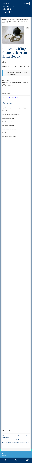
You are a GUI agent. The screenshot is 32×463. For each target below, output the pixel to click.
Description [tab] (6, 93)
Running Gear (11, 19)
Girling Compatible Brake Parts (22, 19)
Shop (5, 19)
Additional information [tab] (10, 97)
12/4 (6, 85)
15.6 (9, 85)
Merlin (11, 85)
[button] (27, 28)
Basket (24, 459)
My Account (5, 460)
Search (16, 460)
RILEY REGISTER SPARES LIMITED (8, 8)
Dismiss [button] (4, 455)
